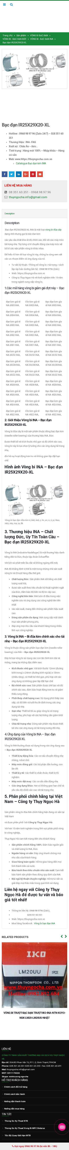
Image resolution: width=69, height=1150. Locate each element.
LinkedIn (19, 167)
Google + (26, 167)
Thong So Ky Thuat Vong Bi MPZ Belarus (25, 1116)
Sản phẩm (21, 28)
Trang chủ (8, 28)
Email (40, 167)
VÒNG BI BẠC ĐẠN (39, 28)
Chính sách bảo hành (14, 1082)
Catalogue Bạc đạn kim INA (31, 156)
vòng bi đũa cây (53, 223)
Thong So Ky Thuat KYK (16, 1109)
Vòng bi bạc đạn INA (45, 916)
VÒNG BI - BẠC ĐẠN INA (41, 32)
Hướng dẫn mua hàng (14, 1097)
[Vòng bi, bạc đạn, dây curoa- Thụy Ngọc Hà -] (34, 13)
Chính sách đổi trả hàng (15, 1075)
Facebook (4, 167)
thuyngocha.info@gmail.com (28, 190)
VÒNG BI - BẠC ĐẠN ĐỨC (14, 32)
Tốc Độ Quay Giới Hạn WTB (18, 1123)
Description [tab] (10, 206)
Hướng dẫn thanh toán (14, 1089)
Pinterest (33, 167)
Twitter (12, 167)
